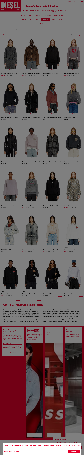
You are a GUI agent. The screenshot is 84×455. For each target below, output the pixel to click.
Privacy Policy (63, 447)
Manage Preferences (47, 447)
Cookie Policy (72, 447)
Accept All (73, 451)
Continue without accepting (11, 451)
